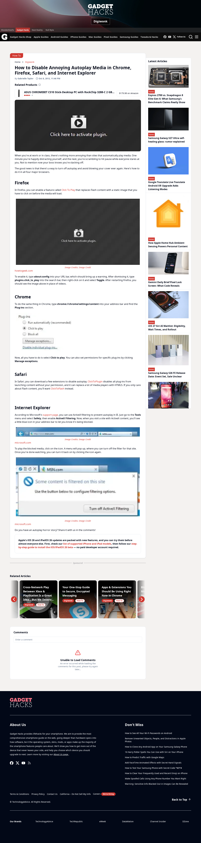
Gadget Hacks (23, 30)
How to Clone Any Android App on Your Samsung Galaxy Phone (156, 746)
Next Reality (37, 30)
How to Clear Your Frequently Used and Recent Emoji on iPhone (156, 773)
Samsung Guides (129, 36)
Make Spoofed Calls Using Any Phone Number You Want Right (155, 778)
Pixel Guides (110, 36)
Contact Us (52, 794)
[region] (78, 235)
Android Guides (59, 36)
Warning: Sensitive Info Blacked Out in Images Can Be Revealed (156, 783)
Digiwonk (100, 21)
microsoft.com (23, 442)
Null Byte (50, 30)
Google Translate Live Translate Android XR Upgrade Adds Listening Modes (166, 186)
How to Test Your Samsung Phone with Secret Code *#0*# (153, 768)
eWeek (102, 821)
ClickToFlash (57, 388)
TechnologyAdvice (44, 821)
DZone (185, 821)
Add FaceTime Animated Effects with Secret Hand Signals (153, 762)
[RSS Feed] (29, 763)
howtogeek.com (24, 270)
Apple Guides (41, 36)
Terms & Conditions (19, 794)
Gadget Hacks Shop (20, 36)
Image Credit (85, 267)
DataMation (128, 821)
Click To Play (68, 190)
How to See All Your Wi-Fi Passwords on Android (148, 733)
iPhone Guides (78, 36)
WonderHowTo (7, 30)
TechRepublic (76, 821)
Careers (103, 793)
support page (50, 414)
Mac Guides (95, 36)
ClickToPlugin (95, 381)
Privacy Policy (38, 794)
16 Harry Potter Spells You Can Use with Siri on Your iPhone (154, 752)
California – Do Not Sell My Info (75, 794)
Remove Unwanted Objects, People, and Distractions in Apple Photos (155, 740)
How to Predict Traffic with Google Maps (144, 757)
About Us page (61, 754)
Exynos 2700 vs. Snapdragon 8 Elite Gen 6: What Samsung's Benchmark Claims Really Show (166, 99)
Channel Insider (158, 821)
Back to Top (179, 799)
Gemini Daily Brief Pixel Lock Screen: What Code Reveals (165, 284)
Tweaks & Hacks (149, 36)
